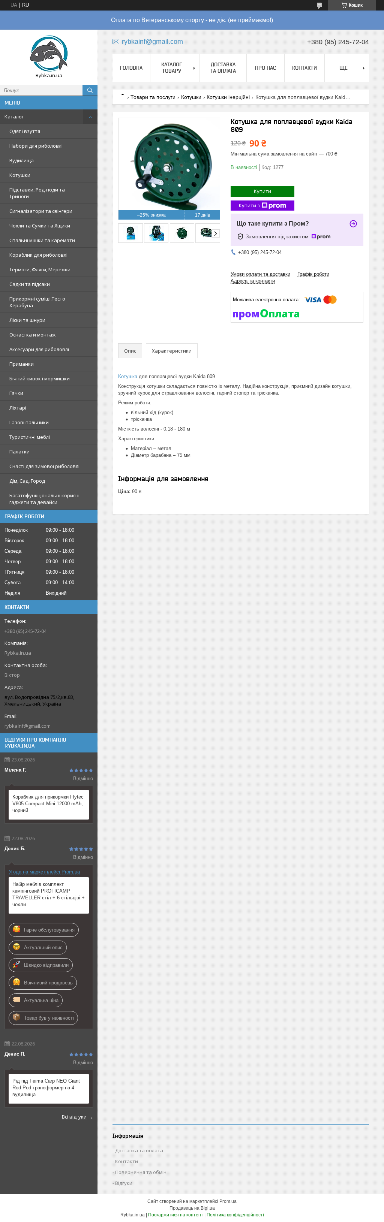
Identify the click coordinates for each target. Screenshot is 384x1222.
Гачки (16, 393)
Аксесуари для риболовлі (39, 349)
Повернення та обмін (140, 1172)
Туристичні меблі (29, 437)
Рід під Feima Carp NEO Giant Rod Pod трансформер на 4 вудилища (46, 1087)
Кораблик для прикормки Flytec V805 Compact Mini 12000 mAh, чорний (48, 803)
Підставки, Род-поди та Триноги (37, 193)
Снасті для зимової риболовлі (44, 466)
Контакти (304, 68)
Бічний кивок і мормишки (39, 378)
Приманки (21, 363)
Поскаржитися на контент (175, 1215)
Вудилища (21, 160)
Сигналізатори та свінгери (40, 211)
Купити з (249, 205)
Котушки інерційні (228, 97)
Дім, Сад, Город (27, 480)
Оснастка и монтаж (32, 334)
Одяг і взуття (24, 131)
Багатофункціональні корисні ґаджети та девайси (44, 499)
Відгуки (123, 1183)
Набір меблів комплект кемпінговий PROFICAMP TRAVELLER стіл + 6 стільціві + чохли (48, 894)
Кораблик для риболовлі (38, 254)
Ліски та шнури (27, 320)
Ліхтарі (17, 407)
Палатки (19, 451)
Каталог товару (171, 67)
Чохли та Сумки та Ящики (39, 225)
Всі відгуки (74, 1116)
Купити (262, 191)
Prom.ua (228, 1201)
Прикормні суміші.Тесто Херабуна (37, 302)
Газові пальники (29, 422)
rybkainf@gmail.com (27, 725)
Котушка (127, 376)
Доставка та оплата (223, 67)
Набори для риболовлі (36, 145)
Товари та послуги (153, 97)
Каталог (14, 116)
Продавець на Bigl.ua (192, 1208)
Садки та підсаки (29, 284)
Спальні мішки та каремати (42, 240)
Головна (131, 68)
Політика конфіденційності (235, 1215)
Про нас (265, 68)
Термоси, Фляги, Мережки (39, 269)
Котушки (19, 175)
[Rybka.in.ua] (49, 53)
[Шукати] (90, 90)
